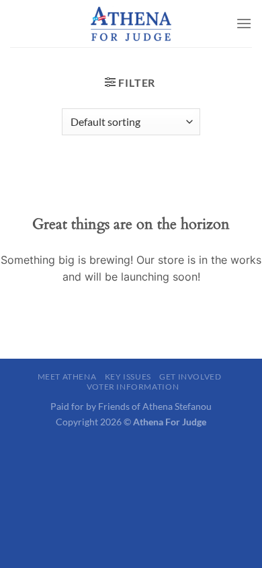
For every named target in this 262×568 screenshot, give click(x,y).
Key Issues (128, 376)
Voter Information (133, 387)
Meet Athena (67, 376)
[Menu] (244, 23)
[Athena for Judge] (131, 23)
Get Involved (190, 376)
